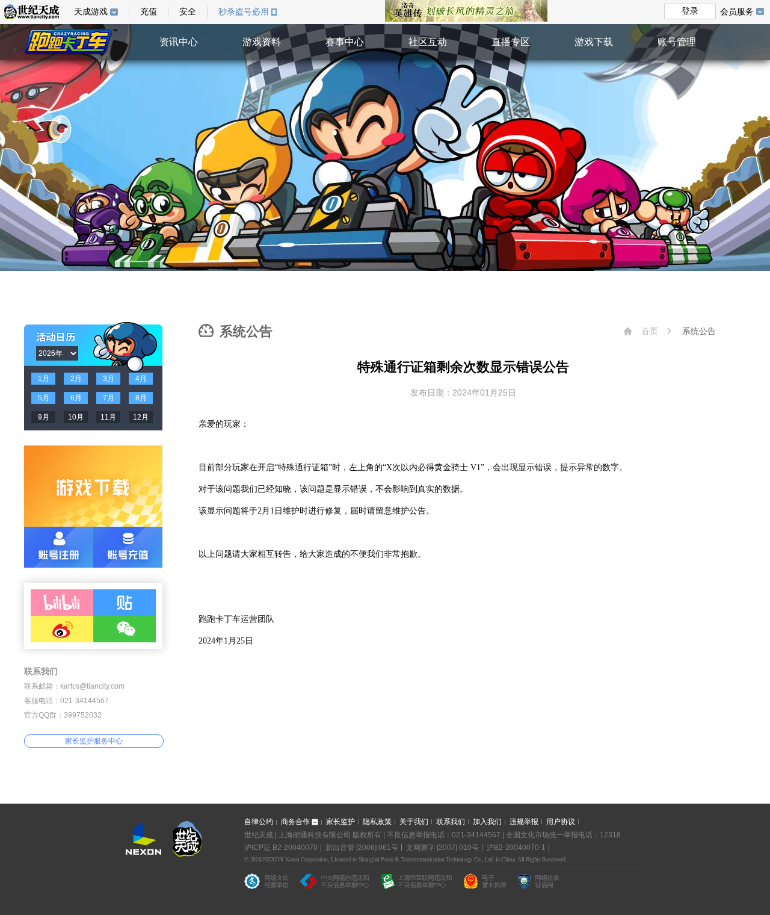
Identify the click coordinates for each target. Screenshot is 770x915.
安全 (187, 11)
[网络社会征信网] (538, 881)
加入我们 (487, 821)
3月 (108, 378)
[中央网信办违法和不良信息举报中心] (334, 881)
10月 (76, 417)
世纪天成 (31, 11)
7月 (108, 398)
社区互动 (427, 42)
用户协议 (560, 821)
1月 (43, 378)
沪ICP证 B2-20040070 (281, 847)
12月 (141, 417)
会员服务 (737, 11)
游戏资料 (261, 42)
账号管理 (677, 42)
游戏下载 (593, 42)
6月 (76, 398)
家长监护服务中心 (94, 741)
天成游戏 (91, 11)
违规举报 (524, 821)
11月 (108, 417)
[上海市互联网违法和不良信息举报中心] (416, 881)
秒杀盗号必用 (243, 11)
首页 (649, 331)
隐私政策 (377, 821)
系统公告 (699, 331)
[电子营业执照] (485, 881)
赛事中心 (344, 42)
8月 (141, 398)
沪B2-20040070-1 (516, 847)
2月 (76, 378)
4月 (141, 378)
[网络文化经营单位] (266, 881)
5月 (43, 398)
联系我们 (450, 821)
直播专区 (510, 42)
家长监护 (340, 821)
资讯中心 (178, 42)
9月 (43, 417)
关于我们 (413, 821)
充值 (148, 11)
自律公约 (258, 821)
